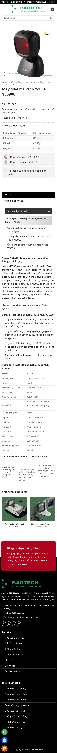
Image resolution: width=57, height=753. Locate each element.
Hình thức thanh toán (15, 722)
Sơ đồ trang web (13, 671)
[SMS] (4, 748)
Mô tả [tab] (8, 195)
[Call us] (14, 623)
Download (10, 665)
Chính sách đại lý (13, 727)
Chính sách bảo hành (15, 699)
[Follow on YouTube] (19, 623)
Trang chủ (7, 82)
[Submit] (51, 17)
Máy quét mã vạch (25, 82)
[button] (3, 8)
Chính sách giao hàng (16, 694)
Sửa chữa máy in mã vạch (18, 705)
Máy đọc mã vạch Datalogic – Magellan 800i (42, 525)
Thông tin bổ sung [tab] (14, 201)
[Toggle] (4, 171)
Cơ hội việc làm (12, 649)
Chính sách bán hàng (15, 688)
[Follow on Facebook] (4, 623)
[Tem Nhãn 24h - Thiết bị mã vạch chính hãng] (27, 9)
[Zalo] (4, 740)
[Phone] (4, 732)
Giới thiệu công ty (14, 654)
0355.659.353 (34, 157)
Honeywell (21, 117)
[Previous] (2, 518)
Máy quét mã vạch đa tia (26, 109)
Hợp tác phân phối (14, 637)
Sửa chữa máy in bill (15, 710)
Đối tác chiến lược (14, 643)
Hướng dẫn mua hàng (16, 716)
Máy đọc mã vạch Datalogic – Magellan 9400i (14, 525)
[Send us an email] (9, 623)
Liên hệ (8, 660)
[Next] (54, 518)
